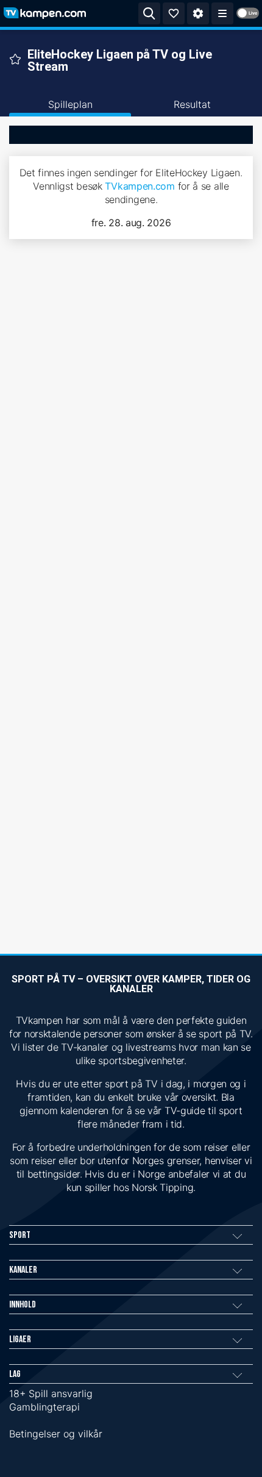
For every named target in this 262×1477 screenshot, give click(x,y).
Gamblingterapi (44, 1407)
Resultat (192, 104)
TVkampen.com (139, 186)
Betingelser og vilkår (55, 1434)
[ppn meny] (222, 13)
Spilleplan (70, 104)
